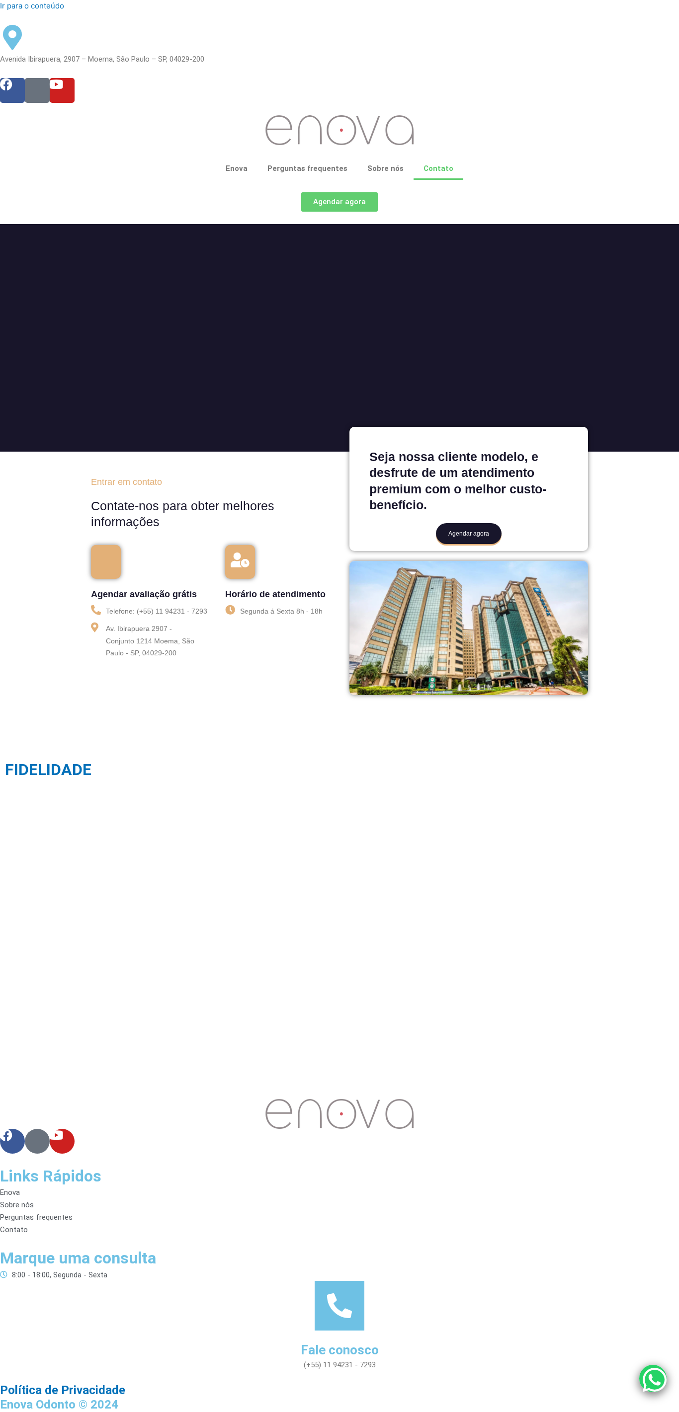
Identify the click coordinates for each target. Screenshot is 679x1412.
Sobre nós (385, 168)
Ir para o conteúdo (32, 5)
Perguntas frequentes (307, 168)
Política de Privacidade (62, 1390)
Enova (237, 168)
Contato (438, 168)
